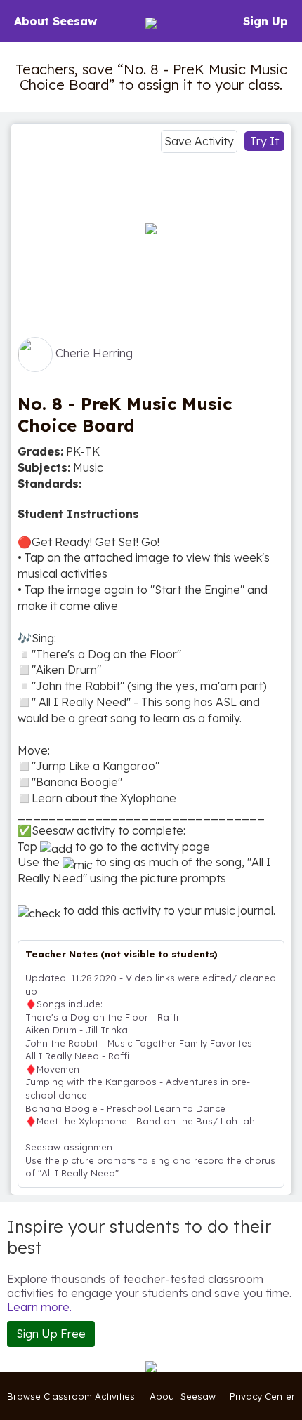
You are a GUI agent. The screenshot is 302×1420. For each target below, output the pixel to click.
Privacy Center (262, 1396)
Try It (264, 141)
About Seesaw (55, 21)
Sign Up (265, 21)
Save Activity (199, 141)
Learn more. (39, 1307)
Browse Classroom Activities (71, 1396)
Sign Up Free (51, 1334)
